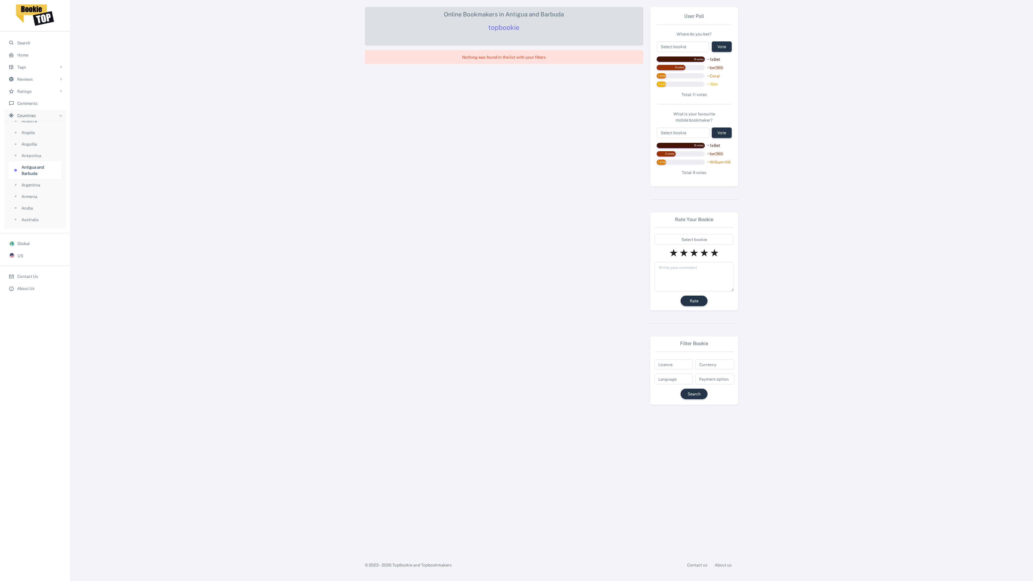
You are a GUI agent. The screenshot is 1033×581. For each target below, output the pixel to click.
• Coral (713, 75)
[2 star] (684, 252)
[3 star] (694, 252)
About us (723, 564)
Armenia (29, 196)
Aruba (27, 208)
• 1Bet (712, 84)
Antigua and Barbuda (33, 170)
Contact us (697, 564)
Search (694, 393)
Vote (721, 46)
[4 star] (704, 252)
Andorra (29, 120)
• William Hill (719, 162)
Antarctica (31, 155)
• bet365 (715, 67)
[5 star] (714, 252)
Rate (694, 300)
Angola (28, 132)
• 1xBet (713, 59)
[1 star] (673, 252)
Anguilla (29, 143)
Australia (30, 219)
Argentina (31, 184)
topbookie (503, 27)
